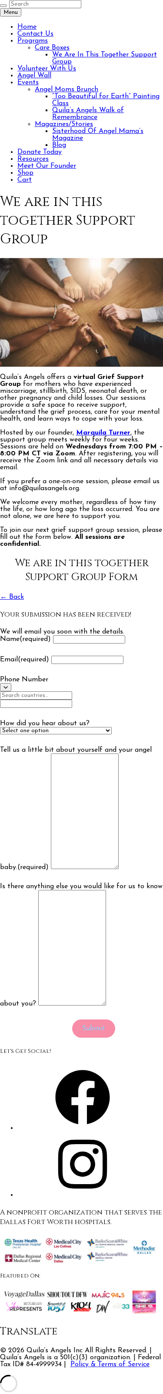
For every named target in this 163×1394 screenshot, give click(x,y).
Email (24, 659)
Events (28, 82)
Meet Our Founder (46, 166)
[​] (5, 687)
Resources (33, 159)
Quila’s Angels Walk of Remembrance (88, 114)
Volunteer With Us (46, 68)
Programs (32, 40)
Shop (25, 172)
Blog (59, 145)
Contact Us (35, 33)
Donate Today (39, 152)
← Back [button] (12, 597)
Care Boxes (52, 47)
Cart (24, 179)
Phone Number (24, 679)
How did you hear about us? (45, 723)
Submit (93, 1028)
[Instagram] (82, 1195)
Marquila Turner (103, 432)
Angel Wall (34, 75)
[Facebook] (82, 1128)
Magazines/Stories (64, 124)
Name (25, 639)
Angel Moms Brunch (66, 89)
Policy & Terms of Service (110, 1364)
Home (27, 26)
